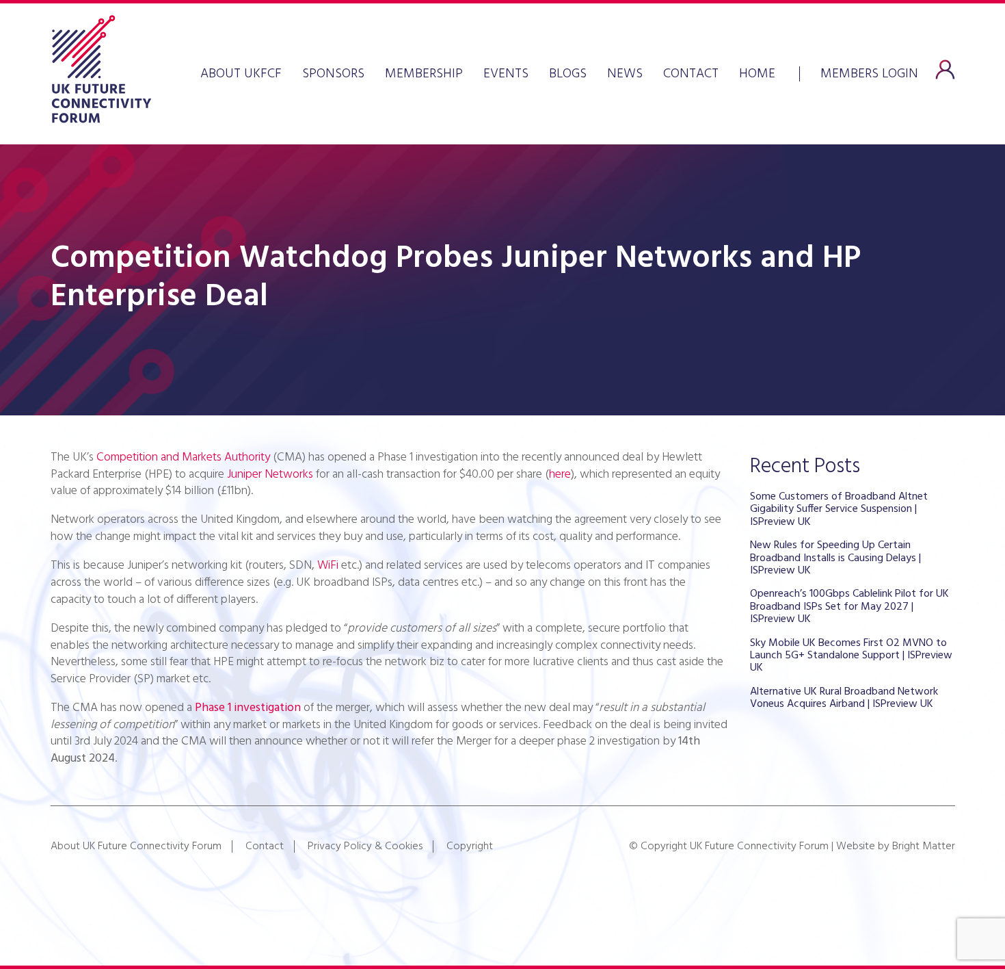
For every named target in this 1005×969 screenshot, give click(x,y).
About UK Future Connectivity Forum (136, 846)
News (625, 73)
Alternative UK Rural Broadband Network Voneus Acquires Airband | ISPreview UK (844, 698)
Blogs (568, 73)
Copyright (469, 846)
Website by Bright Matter (895, 846)
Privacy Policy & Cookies (365, 846)
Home (757, 73)
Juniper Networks (270, 474)
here (560, 474)
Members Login (869, 72)
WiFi (327, 566)
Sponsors (333, 73)
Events (505, 73)
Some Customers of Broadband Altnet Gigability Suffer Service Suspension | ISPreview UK (839, 509)
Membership (424, 73)
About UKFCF (241, 73)
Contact (691, 73)
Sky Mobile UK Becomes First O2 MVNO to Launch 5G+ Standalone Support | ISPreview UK (851, 655)
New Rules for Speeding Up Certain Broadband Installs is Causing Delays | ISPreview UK (835, 558)
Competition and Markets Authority (183, 457)
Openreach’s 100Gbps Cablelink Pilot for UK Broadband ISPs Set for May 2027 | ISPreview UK (849, 606)
